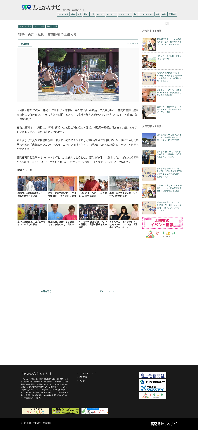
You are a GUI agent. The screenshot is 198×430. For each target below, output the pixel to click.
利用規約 (83, 377)
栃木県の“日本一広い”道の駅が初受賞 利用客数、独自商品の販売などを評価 (169, 154)
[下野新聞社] (152, 384)
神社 (49, 26)
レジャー (100, 14)
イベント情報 (63, 14)
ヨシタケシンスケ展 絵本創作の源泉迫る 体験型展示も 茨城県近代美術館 (170, 92)
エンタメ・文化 (125, 14)
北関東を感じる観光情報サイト (72, 10)
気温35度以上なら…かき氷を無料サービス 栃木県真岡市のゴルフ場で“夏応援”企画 (169, 42)
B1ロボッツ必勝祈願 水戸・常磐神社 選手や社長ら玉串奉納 (93, 224)
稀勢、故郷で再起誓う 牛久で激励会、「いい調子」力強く (62, 196)
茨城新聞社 (47, 423)
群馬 (79, 14)
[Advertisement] (78, 328)
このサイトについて (87, 373)
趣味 (136, 14)
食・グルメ (111, 14)
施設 (157, 14)
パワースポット (146, 14)
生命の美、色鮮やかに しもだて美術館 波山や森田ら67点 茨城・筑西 (169, 109)
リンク (82, 381)
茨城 (92, 14)
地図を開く (46, 291)
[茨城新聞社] (152, 390)
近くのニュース (107, 291)
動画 (73, 14)
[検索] (167, 23)
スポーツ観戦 (39, 26)
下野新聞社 (37, 423)
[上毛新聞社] (152, 377)
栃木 (86, 14)
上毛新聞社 (28, 423)
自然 (164, 14)
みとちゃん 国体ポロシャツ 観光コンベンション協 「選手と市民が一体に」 (125, 224)
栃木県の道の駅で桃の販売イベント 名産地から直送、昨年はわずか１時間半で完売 (169, 137)
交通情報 (172, 14)
